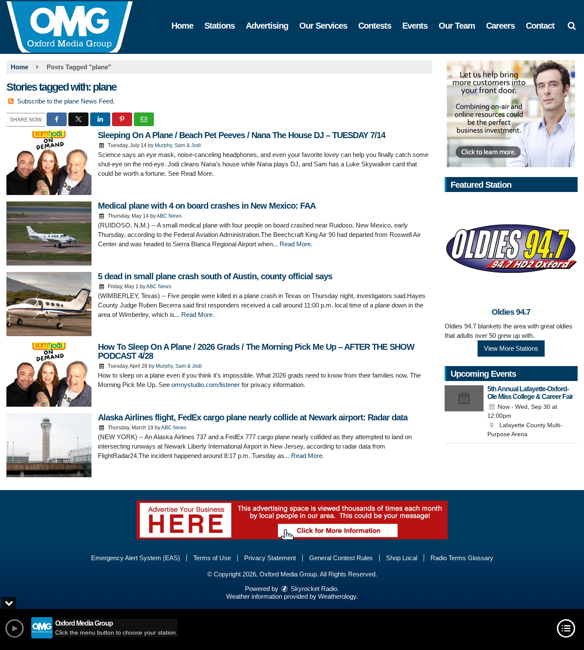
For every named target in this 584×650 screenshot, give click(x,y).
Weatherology (337, 596)
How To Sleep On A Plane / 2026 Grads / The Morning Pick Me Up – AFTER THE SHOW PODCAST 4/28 (256, 351)
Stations (219, 25)
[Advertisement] (511, 113)
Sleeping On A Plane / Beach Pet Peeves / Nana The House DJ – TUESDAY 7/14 (241, 135)
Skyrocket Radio (313, 588)
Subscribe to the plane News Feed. (66, 101)
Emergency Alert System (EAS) (135, 557)
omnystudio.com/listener (205, 384)
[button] (572, 25)
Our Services (323, 25)
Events (415, 25)
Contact (540, 25)
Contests (374, 25)
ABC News (169, 216)
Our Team (457, 25)
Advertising (267, 25)
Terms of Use (212, 557)
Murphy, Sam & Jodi (178, 145)
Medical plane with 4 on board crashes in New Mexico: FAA (207, 205)
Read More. (296, 244)
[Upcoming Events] (464, 412)
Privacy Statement (270, 557)
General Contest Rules (341, 557)
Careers (500, 25)
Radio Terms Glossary (462, 557)
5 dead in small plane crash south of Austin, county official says (215, 276)
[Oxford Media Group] (75, 26)
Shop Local (401, 557)
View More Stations (511, 348)
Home (182, 25)
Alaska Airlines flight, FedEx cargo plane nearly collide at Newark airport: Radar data (252, 417)
